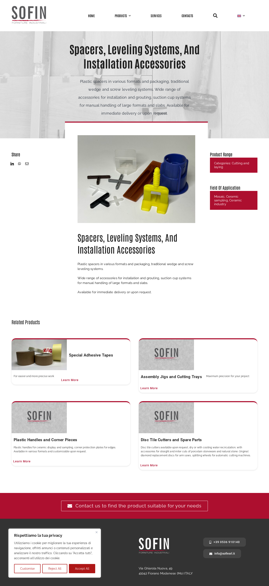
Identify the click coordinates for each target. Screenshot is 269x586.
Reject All (54, 568)
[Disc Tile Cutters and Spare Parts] (166, 417)
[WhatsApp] (19, 164)
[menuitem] (241, 15)
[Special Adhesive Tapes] (39, 354)
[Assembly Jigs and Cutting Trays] (166, 354)
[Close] (96, 532)
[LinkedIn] (12, 164)
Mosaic (219, 196)
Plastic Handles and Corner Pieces (45, 439)
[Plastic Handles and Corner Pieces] (39, 417)
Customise (27, 568)
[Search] (215, 15)
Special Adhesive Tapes (91, 355)
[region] (54, 553)
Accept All (82, 568)
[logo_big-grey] (29, 7)
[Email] (27, 164)
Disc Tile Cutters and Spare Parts (171, 439)
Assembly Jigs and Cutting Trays (171, 376)
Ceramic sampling (226, 198)
